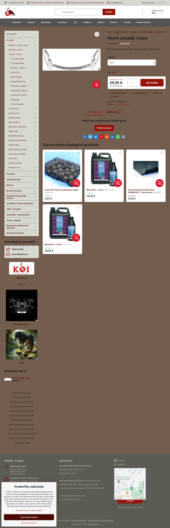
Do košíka (152, 82)
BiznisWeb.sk (93, 524)
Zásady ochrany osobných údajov (101, 520)
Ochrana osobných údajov (69, 499)
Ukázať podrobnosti (29, 523)
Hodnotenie (113, 43)
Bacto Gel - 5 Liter (53, 244)
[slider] (125, 44)
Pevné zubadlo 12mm (21, 378)
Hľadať (109, 12)
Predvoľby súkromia (79, 520)
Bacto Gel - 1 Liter (94, 190)
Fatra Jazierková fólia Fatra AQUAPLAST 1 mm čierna (141, 191)
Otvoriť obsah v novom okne (131, 507)
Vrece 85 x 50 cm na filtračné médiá (61, 190)
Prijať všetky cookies (28, 517)
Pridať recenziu (104, 128)
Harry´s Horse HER (122, 104)
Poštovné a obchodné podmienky (72, 496)
